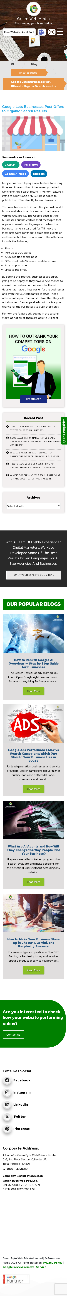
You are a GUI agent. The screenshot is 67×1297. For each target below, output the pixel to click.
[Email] (52, 32)
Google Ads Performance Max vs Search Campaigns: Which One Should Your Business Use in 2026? (35, 441)
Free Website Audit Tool (19, 32)
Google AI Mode (15, 174)
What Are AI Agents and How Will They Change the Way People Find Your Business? (34, 454)
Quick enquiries (63, 430)
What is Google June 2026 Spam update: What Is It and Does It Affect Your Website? (35, 477)
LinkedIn (39, 174)
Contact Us (13, 1034)
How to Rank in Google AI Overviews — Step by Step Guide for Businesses (34, 428)
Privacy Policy (53, 1262)
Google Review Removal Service (24, 1267)
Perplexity (31, 165)
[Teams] (42, 32)
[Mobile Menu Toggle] (60, 32)
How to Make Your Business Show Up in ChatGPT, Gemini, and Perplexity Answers (33, 465)
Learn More (33, 399)
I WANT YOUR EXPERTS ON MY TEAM (33, 575)
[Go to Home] (13, 64)
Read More (33, 691)
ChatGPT (11, 165)
